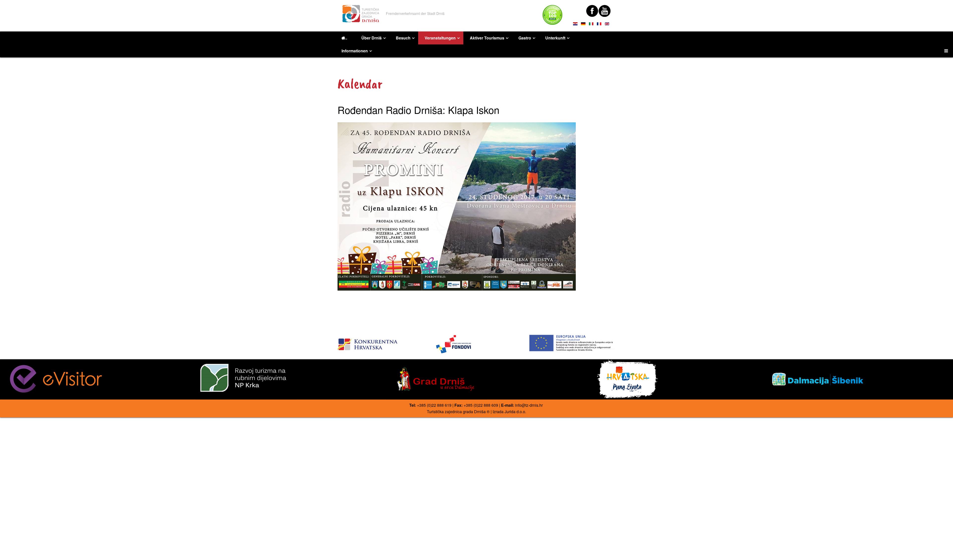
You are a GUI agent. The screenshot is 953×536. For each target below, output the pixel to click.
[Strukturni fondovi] (477, 344)
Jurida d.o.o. (515, 411)
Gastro (524, 38)
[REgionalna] (381, 343)
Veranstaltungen (440, 38)
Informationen (354, 51)
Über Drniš (371, 38)
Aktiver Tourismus (487, 38)
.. (346, 38)
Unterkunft (555, 38)
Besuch (403, 38)
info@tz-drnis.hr (529, 405)
